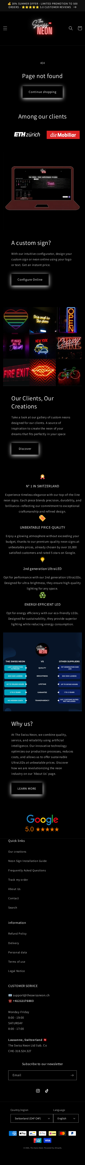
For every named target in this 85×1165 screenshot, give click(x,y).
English (62, 1118)
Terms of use (16, 961)
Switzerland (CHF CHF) (28, 1118)
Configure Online (30, 279)
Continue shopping (43, 92)
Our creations (17, 851)
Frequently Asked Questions (27, 870)
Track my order (18, 879)
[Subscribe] (72, 1075)
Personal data (17, 952)
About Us (14, 889)
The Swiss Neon (37, 1148)
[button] (5, 28)
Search (12, 907)
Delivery (13, 943)
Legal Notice (16, 971)
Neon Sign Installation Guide (27, 861)
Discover (25, 449)
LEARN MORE (27, 788)
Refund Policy (17, 933)
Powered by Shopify (53, 1148)
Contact (13, 898)
